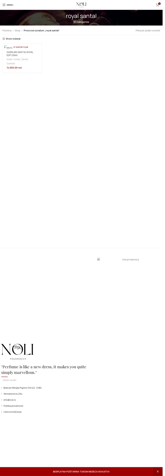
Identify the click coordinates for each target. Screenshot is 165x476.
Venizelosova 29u (13, 393)
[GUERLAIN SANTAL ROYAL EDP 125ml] (22, 46)
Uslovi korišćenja (12, 411)
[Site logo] (81, 4)
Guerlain (11, 63)
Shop (17, 30)
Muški (9, 59)
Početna (6, 30)
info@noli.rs (10, 399)
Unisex (17, 59)
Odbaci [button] (158, 471)
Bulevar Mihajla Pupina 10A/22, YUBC (23, 387)
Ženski (24, 59)
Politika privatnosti (13, 405)
